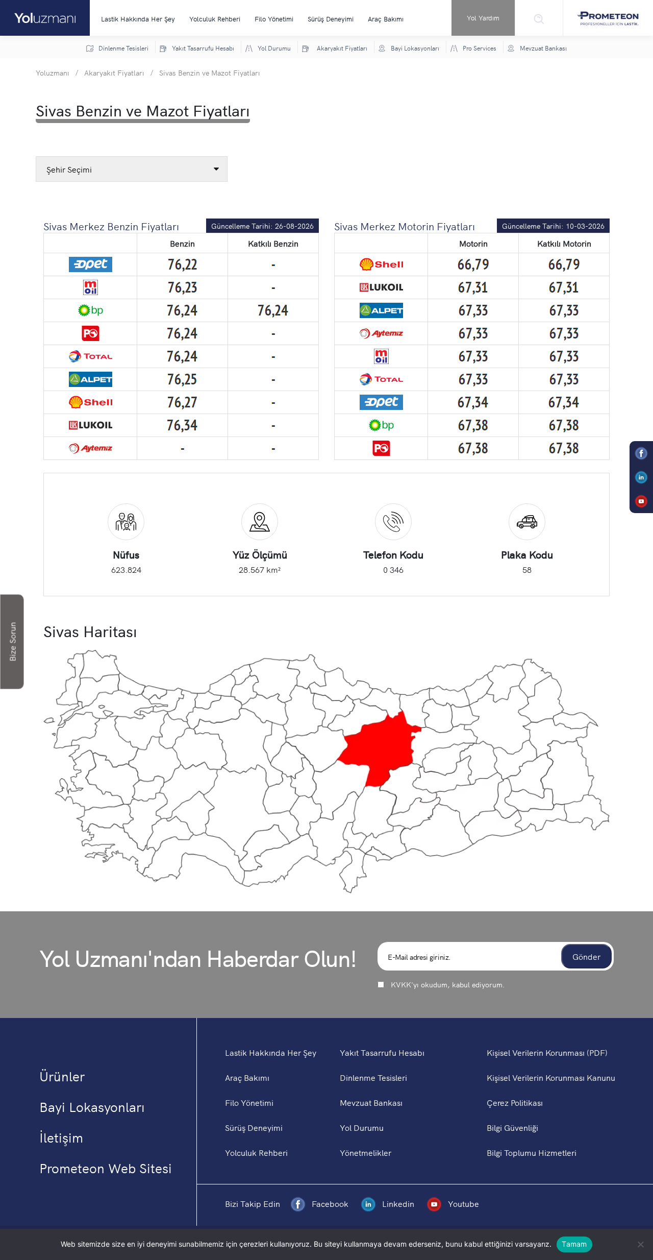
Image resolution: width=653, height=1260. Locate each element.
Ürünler (62, 1076)
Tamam (574, 1244)
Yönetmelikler (365, 1152)
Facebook (330, 1203)
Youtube (462, 1203)
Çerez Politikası (515, 1102)
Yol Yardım (483, 17)
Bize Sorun (12, 642)
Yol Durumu (362, 1127)
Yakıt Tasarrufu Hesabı (382, 1052)
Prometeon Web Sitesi (105, 1167)
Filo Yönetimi (274, 18)
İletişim (61, 1137)
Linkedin (398, 1203)
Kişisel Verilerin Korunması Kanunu (551, 1077)
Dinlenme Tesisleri (373, 1077)
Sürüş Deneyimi (331, 18)
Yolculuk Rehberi (214, 18)
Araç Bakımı (386, 18)
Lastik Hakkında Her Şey (138, 18)
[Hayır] (640, 1244)
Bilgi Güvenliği (512, 1127)
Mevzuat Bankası (371, 1102)
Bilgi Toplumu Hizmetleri (531, 1152)
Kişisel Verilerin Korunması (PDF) (547, 1052)
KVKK (401, 984)
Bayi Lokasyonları (92, 1106)
